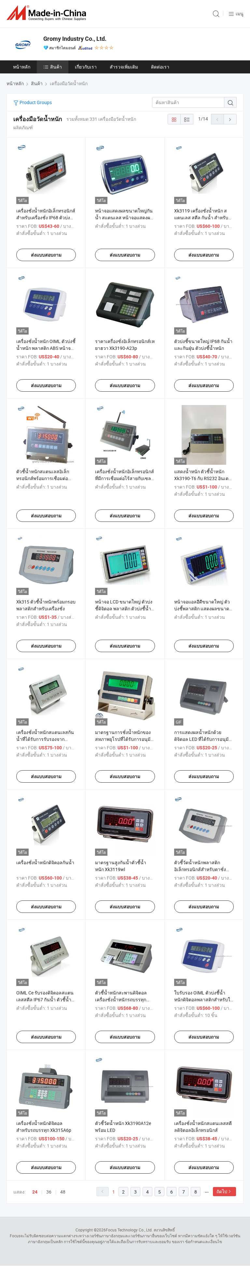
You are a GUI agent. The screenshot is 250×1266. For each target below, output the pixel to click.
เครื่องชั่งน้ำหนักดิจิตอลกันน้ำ (45, 862)
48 (62, 1192)
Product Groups (35, 102)
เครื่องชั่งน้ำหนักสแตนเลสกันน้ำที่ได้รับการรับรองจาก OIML (45, 739)
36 (48, 1192)
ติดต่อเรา (160, 67)
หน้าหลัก (21, 67)
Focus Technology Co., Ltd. (129, 1229)
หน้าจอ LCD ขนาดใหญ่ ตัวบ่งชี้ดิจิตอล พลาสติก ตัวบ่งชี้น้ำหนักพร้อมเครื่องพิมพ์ (123, 608)
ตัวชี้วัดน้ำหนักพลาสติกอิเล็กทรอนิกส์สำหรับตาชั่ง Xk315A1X (200, 869)
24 (34, 1192)
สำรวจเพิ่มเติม (124, 67)
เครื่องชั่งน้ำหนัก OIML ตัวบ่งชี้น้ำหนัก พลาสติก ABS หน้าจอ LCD (46, 348)
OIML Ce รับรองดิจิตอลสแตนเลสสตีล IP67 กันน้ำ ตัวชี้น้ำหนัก (45, 999)
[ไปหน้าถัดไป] (230, 119)
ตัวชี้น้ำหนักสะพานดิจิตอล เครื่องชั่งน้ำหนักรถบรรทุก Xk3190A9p (121, 999)
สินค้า (56, 67)
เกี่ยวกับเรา (86, 67)
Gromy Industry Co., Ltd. (74, 38)
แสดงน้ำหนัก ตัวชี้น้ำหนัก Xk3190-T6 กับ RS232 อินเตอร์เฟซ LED (201, 478)
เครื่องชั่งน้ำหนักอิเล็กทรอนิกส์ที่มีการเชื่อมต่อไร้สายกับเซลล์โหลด (124, 478)
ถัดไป (221, 1191)
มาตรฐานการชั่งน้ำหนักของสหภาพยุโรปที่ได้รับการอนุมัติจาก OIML (124, 739)
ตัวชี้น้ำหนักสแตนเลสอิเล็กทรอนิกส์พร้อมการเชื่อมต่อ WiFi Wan (42, 478)
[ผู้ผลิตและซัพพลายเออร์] (48, 13)
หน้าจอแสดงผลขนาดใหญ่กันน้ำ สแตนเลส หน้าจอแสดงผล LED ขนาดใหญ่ (124, 217)
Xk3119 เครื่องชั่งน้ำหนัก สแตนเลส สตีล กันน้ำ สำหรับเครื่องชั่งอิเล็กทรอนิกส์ (201, 217)
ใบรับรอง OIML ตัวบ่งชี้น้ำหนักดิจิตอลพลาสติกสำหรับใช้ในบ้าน (203, 999)
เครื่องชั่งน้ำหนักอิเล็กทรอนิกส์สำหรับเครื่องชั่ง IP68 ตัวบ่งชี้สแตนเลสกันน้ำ (45, 217)
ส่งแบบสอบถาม (46, 255)
